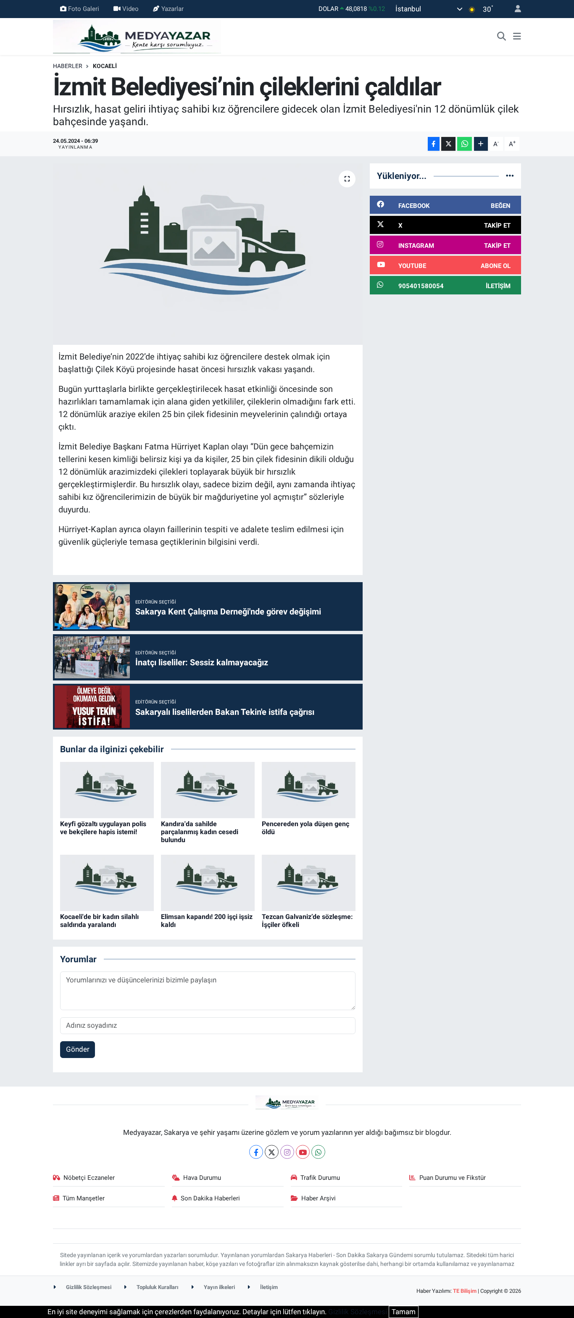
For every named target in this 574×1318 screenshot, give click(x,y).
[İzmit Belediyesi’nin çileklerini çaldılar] (208, 254)
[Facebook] (256, 1152)
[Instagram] (287, 1152)
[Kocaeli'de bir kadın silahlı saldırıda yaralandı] (107, 882)
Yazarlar (172, 9)
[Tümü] (510, 175)
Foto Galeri (83, 9)
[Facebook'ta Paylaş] (434, 144)
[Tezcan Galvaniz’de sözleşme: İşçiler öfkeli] (308, 882)
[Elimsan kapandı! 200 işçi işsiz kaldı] (208, 882)
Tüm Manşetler (84, 1198)
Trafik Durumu (320, 1177)
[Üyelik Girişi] (514, 9)
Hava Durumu (202, 1177)
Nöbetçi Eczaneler (89, 1177)
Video (130, 9)
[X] (272, 1152)
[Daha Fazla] (481, 144)
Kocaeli (105, 66)
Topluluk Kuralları (157, 1287)
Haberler (67, 66)
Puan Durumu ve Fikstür (452, 1177)
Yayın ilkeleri (219, 1287)
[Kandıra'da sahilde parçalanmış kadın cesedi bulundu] (208, 789)
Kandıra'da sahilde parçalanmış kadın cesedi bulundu (199, 832)
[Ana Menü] (517, 36)
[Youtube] (303, 1152)
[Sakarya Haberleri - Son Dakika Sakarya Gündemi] (137, 35)
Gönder (78, 1049)
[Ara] (502, 36)
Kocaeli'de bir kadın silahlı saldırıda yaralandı (99, 921)
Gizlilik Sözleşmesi (88, 1287)
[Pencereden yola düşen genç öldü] (308, 789)
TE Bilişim (465, 1291)
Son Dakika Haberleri (210, 1198)
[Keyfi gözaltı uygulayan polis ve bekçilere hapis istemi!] (107, 789)
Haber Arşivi (318, 1198)
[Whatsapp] (318, 1152)
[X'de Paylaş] (448, 144)
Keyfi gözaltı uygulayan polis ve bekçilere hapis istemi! (103, 828)
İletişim (268, 1287)
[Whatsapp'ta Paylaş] (464, 144)
